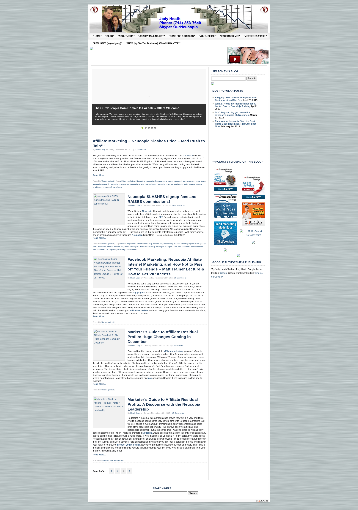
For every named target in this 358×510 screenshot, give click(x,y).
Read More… (99, 175)
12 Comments (178, 413)
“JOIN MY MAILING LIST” (151, 36)
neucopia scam (198, 181)
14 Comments (140, 150)
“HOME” (97, 36)
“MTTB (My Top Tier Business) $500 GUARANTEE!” (153, 43)
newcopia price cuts (179, 184)
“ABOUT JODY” (126, 36)
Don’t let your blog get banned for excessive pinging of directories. (232, 113)
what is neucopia (100, 187)
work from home (115, 187)
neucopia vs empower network (143, 184)
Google (223, 273)
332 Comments (178, 205)
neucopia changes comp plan (158, 181)
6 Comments (180, 278)
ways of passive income (127, 250)
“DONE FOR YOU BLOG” (182, 36)
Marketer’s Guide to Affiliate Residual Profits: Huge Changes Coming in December (163, 337)
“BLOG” (109, 36)
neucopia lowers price (181, 181)
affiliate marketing (127, 181)
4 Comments (177, 345)
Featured (105, 460)
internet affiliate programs (118, 247)
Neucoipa (140, 181)
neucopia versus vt (101, 184)
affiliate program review (190, 244)
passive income (195, 184)
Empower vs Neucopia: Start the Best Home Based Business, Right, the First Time (235, 124)
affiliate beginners (128, 244)
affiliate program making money (166, 244)
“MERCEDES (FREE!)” (255, 36)
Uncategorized (107, 181)
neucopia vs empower (119, 184)
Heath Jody (100, 150)
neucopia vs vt (163, 184)
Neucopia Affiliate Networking (142, 247)
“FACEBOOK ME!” (230, 36)
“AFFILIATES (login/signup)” (107, 43)
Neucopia (188, 155)
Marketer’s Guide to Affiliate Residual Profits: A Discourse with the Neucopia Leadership (164, 404)
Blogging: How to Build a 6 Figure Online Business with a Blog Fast (236, 99)
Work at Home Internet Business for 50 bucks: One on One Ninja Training (235, 105)
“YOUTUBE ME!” (207, 36)
